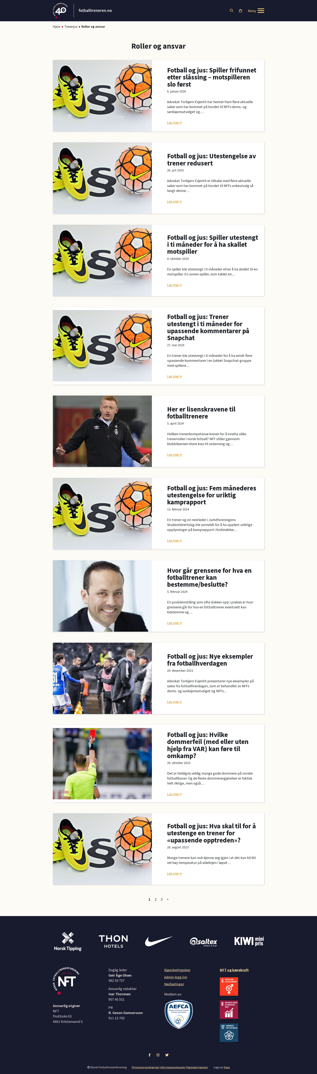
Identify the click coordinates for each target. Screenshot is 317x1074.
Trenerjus (70, 26)
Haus (227, 1067)
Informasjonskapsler (172, 1067)
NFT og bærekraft (234, 969)
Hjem (56, 26)
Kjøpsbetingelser (177, 969)
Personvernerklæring (145, 1067)
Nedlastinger (174, 984)
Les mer (173, 122)
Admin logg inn (175, 977)
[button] (231, 11)
